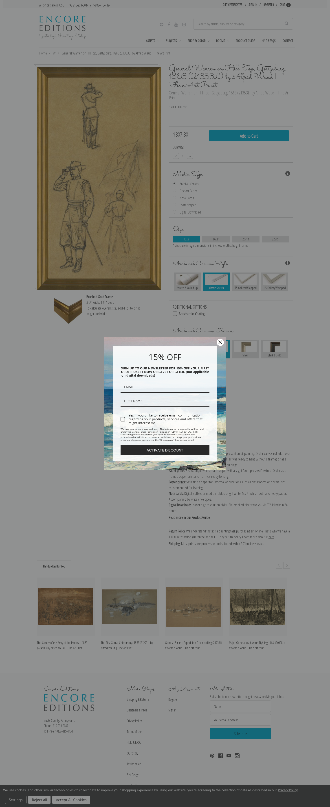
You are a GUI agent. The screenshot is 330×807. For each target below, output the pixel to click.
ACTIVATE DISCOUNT (165, 450)
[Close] (220, 342)
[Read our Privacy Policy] (206, 429)
